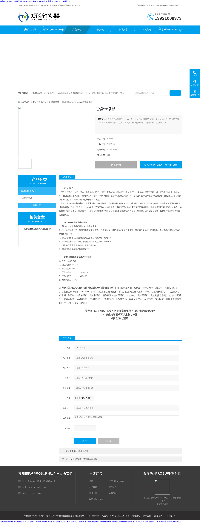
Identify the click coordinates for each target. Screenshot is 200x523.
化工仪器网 (157, 516)
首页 (33, 102)
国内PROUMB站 (34, 521)
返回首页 (141, 5)
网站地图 (4, 521)
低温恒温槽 (67, 102)
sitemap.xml (171, 516)
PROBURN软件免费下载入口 (54, 521)
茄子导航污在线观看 (157, 521)
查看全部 (37, 205)
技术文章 (123, 29)
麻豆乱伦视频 (72, 521)
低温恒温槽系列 (53, 102)
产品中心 (76, 29)
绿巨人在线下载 (141, 521)
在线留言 (150, 5)
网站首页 (31, 29)
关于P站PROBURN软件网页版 (53, 31)
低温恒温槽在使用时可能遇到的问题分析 (38, 228)
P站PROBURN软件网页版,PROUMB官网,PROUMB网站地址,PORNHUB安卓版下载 (35, 1)
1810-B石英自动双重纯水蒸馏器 (83, 459)
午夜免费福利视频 (126, 521)
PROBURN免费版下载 (17, 521)
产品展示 (93, 487)
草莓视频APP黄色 (174, 521)
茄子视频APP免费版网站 (89, 521)
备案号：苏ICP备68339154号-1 (115, 516)
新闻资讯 (113, 487)
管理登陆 (136, 516)
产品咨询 (116, 164)
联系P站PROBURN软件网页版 (169, 5)
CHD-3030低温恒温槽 (79, 451)
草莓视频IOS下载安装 (109, 521)
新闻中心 (100, 29)
